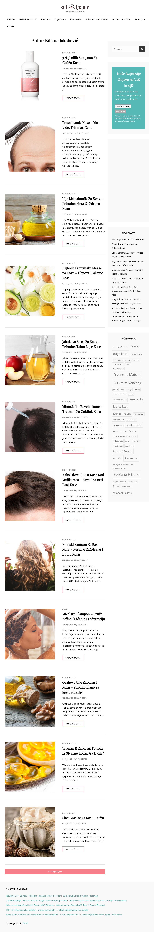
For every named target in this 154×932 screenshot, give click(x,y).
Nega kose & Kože (68, 53)
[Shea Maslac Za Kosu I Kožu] (30, 832)
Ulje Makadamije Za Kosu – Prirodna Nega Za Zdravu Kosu (82, 203)
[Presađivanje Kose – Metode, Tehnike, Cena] (30, 147)
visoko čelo (133, 481)
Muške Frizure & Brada (96, 19)
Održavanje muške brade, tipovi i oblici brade (102, 914)
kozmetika (136, 399)
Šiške (116, 486)
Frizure (44, 19)
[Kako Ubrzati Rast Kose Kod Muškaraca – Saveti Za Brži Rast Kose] (30, 496)
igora (122, 390)
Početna (11, 19)
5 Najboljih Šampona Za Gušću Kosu (128, 239)
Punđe (117, 458)
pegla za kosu (118, 441)
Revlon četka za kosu (119, 468)
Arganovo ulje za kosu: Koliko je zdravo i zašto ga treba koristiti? (98, 900)
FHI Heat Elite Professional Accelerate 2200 (126, 360)
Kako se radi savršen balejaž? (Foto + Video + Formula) (80, 905)
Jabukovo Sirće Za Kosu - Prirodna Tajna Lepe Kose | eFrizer (33, 895)
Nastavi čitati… (75, 99)
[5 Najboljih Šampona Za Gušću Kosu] (30, 76)
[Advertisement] (128, 181)
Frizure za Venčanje (127, 383)
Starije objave (55, 871)
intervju (129, 390)
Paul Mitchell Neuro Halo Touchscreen (124, 436)
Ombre (133, 431)
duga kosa (120, 353)
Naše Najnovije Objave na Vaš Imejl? (129, 79)
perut (127, 441)
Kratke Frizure (122, 414)
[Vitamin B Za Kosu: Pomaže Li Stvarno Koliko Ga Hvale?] (30, 767)
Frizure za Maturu (127, 374)
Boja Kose (59, 19)
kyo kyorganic (139, 414)
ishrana (137, 390)
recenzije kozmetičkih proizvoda (123, 465)
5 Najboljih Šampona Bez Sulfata (73, 910)
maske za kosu (118, 419)
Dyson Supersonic (136, 354)
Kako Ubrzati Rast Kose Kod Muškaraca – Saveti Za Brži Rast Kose (83, 480)
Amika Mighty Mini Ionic (120, 347)
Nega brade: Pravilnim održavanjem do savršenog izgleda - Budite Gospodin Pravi (43, 914)
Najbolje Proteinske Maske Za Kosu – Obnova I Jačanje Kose (82, 273)
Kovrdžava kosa (120, 399)
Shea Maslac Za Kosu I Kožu (83, 818)
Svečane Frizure (126, 474)
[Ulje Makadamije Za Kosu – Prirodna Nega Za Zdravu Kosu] (30, 219)
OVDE (25, 923)
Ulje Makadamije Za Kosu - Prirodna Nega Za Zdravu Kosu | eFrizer (36, 900)
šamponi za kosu (122, 492)
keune (131, 394)
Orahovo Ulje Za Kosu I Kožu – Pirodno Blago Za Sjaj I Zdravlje (80, 687)
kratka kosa (120, 406)
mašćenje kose (118, 425)
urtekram (123, 482)
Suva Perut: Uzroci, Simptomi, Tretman (80, 895)
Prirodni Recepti (122, 451)
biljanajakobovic (80, 68)
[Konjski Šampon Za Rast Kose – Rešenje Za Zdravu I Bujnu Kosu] (30, 565)
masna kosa (131, 420)
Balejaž (134, 346)
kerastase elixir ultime (119, 394)
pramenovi (129, 446)
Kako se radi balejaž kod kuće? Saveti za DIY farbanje (30, 905)
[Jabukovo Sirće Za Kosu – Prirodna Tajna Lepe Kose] (30, 360)
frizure (127, 364)
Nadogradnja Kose (119, 431)
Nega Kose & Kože (120, 19)
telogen (115, 481)
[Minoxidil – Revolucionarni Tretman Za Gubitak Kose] (30, 427)
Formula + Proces (28, 19)
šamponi (126, 486)
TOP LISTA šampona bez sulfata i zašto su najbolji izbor (31, 910)
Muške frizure (134, 425)
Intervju (11, 26)
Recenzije (139, 19)
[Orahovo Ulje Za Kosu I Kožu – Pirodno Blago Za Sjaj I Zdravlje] (30, 701)
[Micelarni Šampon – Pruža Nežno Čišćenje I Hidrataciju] (30, 634)
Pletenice (136, 440)
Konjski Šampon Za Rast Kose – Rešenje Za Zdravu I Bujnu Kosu (82, 549)
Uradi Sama (75, 19)
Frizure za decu (118, 368)
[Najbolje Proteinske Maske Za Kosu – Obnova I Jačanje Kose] (30, 291)
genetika (115, 390)
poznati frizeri (118, 446)
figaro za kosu (118, 364)
